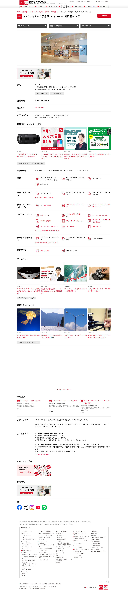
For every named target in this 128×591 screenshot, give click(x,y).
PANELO (23, 575)
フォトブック (24, 541)
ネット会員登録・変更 (94, 1)
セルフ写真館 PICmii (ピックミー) (46, 554)
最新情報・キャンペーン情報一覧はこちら (31, 163)
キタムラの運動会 (77, 543)
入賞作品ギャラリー (78, 557)
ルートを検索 (57, 93)
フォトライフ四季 (77, 547)
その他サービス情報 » (45, 531)
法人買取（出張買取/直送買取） (64, 545)
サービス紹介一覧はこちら (26, 298)
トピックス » (59, 555)
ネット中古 (59, 537)
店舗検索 (24, 12)
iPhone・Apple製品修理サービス (46, 533)
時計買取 (59, 541)
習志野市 (53, 12)
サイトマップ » (95, 549)
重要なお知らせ (59, 557)
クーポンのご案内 (43, 550)
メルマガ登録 (104, 1)
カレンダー (23, 568)
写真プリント (24, 533)
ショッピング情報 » (61, 531)
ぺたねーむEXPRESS (26, 570)
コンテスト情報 (77, 555)
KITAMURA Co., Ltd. (29, 588)
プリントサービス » (26, 531)
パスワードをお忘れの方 (97, 547)
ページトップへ (104, 581)
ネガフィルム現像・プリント (29, 539)
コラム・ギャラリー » (79, 531)
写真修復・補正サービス (28, 566)
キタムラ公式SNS (43, 552)
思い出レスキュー (25, 552)
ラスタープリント (26, 537)
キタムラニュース (60, 549)
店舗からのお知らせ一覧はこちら (28, 342)
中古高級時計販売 (61, 539)
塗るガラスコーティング (44, 537)
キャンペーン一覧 (60, 553)
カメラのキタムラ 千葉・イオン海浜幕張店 (65, 401)
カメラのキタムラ (95, 533)
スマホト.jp (41, 539)
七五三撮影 (42, 543)
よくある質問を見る (42, 454)
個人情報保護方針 (25, 584)
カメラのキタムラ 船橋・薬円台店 (31, 401)
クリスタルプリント (27, 535)
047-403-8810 (39, 108)
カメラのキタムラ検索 (36, 12)
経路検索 (104, 16)
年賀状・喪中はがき (27, 550)
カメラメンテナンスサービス (45, 535)
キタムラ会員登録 (96, 541)
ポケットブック (26, 545)
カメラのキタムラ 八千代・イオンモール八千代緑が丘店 (97, 402)
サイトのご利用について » (98, 551)
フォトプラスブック (27, 543)
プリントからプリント (27, 562)
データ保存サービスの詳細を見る (46, 242)
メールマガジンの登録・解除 (45, 548)
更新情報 (58, 562)
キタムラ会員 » (95, 539)
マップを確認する (42, 93)
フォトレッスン (77, 545)
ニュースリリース (36, 584)
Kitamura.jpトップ (26, 527)
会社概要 (72, 1)
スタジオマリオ (43, 541)
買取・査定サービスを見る (44, 197)
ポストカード (24, 549)
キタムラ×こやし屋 (43, 559)
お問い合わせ (84, 1)
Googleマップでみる (64, 389)
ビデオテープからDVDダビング (29, 554)
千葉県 (47, 12)
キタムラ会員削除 (96, 545)
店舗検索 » (94, 531)
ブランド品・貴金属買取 (63, 543)
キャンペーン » (60, 551)
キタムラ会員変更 (96, 543)
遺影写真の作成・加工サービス (29, 564)
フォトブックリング (27, 547)
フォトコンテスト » (78, 553)
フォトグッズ (24, 571)
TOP (18, 12)
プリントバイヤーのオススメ (63, 547)
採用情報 (78, 1)
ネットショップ (59, 533)
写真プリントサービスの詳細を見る (47, 230)
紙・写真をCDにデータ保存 (28, 560)
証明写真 (23, 573)
